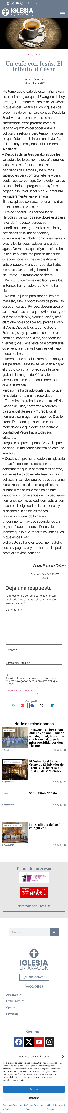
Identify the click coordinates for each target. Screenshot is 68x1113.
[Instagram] (21, 3)
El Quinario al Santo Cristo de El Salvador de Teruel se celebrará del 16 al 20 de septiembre (46, 766)
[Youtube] (17, 3)
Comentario (14, 609)
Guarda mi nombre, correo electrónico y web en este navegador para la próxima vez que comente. (32, 681)
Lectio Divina (13, 1001)
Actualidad (34, 54)
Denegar (34, 1097)
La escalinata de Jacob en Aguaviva (45, 826)
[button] (63, 1056)
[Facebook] (8, 3)
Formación (12, 1013)
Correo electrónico (18, 663)
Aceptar (34, 1089)
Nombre (11, 650)
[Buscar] (54, 932)
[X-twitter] (12, 3)
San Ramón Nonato (43, 793)
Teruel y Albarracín (12, 762)
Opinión (7, 794)
